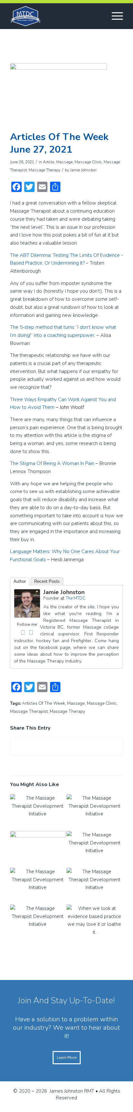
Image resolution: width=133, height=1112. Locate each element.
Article (48, 162)
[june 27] (58, 95)
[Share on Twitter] (66, 747)
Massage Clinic (88, 162)
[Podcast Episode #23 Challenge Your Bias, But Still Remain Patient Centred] (38, 923)
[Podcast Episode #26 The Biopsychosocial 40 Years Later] (94, 849)
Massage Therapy (44, 170)
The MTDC (76, 598)
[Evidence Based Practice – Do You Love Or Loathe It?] (94, 923)
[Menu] (114, 16)
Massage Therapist (29, 711)
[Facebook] (23, 632)
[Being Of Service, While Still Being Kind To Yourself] (38, 849)
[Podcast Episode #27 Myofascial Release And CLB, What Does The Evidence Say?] (94, 812)
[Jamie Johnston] (27, 616)
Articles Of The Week (43, 703)
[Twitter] (31, 632)
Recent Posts (47, 581)
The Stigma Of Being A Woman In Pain (52, 463)
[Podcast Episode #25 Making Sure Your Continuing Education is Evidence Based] (38, 886)
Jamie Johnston (83, 170)
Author (20, 581)
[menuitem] (114, 16)
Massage (64, 162)
